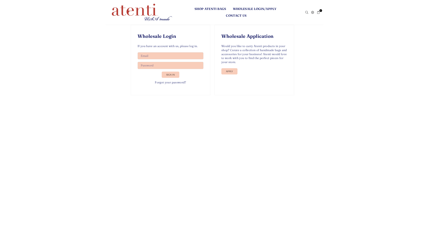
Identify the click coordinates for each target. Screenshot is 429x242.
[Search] (307, 12)
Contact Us (236, 15)
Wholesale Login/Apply (255, 9)
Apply (229, 71)
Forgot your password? (170, 82)
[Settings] (313, 12)
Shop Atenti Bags (210, 9)
